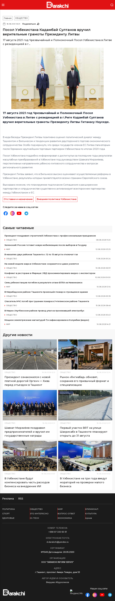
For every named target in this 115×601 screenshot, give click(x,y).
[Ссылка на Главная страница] (57, 5)
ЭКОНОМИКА (65, 518)
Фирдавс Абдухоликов (57, 582)
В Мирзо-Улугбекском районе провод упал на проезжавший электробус (44, 310)
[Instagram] (12, 213)
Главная (8, 18)
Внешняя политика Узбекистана (56, 199)
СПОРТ (6, 513)
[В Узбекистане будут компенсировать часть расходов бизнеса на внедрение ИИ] (30, 456)
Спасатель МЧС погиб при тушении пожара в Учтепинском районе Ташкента (46, 301)
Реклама (8, 498)
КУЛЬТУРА (91, 513)
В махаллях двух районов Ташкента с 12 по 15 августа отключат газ (41, 254)
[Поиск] (112, 4)
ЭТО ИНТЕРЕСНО (39, 513)
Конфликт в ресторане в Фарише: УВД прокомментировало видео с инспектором (49, 273)
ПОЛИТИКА (8, 509)
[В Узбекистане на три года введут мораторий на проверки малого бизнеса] (85, 456)
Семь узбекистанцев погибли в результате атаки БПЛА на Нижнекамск (43, 282)
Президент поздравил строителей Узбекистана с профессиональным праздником (50, 235)
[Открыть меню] (3, 5)
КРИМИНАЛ (91, 509)
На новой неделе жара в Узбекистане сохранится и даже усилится (41, 264)
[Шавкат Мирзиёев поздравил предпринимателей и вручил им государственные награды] (30, 405)
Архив (88, 518)
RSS (20, 498)
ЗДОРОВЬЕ (8, 518)
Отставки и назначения (18, 199)
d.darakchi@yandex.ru (58, 542)
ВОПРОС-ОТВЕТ (66, 513)
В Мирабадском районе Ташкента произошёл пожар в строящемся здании (46, 292)
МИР (60, 509)
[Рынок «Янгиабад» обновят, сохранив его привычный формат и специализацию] (85, 354)
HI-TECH (34, 518)
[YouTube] (19, 213)
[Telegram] (26, 213)
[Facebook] (5, 213)
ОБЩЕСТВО (21, 18)
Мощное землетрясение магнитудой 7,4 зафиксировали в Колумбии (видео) (46, 320)
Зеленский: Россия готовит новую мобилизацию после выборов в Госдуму (45, 245)
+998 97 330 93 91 (57, 532)
